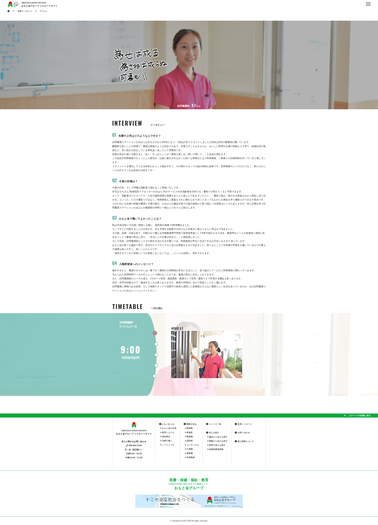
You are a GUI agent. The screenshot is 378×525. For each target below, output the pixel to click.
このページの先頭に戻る (358, 415)
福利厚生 (165, 436)
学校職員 (190, 457)
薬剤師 (189, 441)
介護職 (189, 449)
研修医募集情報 (215, 449)
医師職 (189, 428)
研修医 (189, 432)
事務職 (189, 453)
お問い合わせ (243, 432)
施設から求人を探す (218, 437)
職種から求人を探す (218, 441)
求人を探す (213, 432)
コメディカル (192, 445)
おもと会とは (167, 424)
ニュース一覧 (214, 424)
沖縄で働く (166, 441)
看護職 (189, 436)
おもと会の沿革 (168, 428)
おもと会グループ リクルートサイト (39, 4)
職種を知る (191, 424)
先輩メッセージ (25, 11)
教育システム (167, 432)
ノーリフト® (167, 445)
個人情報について (245, 441)
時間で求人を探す (216, 445)
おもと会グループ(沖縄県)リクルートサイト (13, 4)
